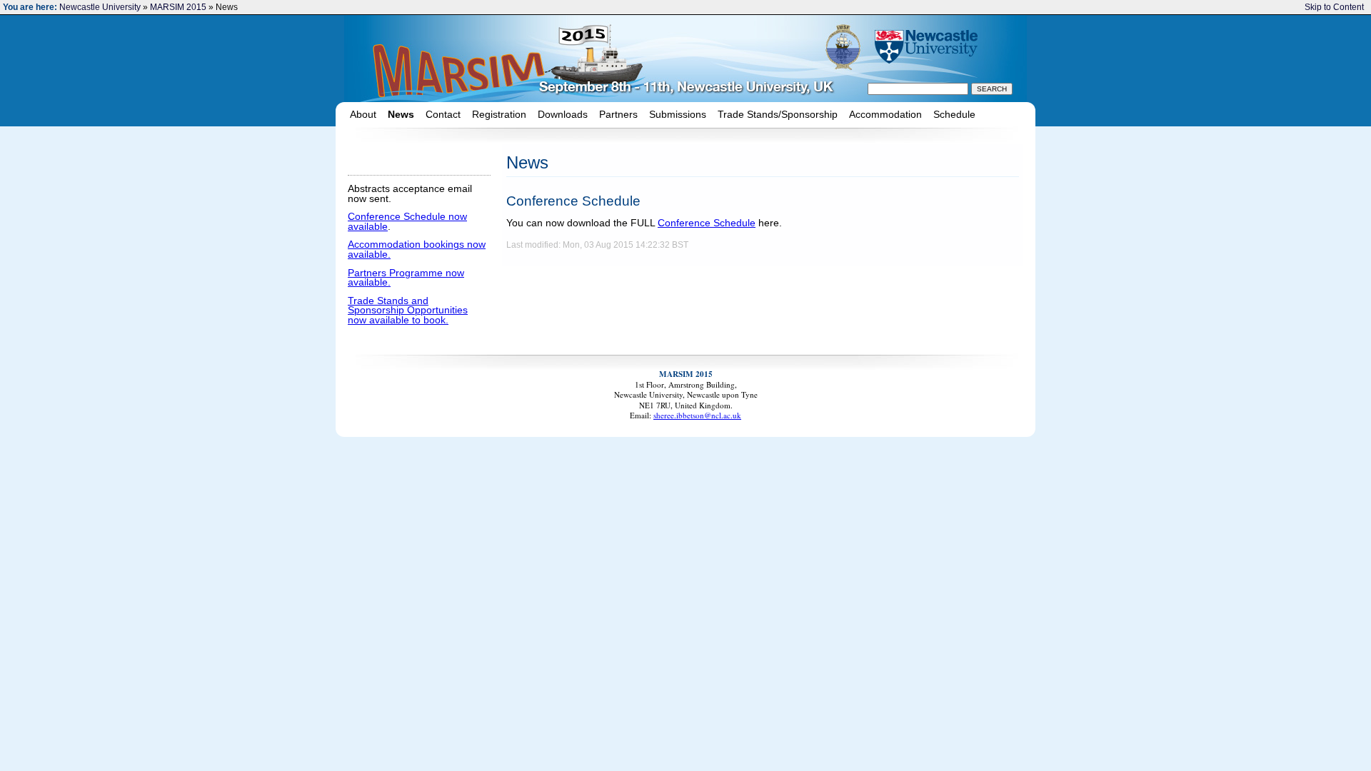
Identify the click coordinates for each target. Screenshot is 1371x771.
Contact (443, 114)
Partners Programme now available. (406, 278)
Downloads (563, 114)
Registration (499, 114)
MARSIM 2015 (178, 7)
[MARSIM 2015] (590, 58)
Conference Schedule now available (407, 221)
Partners (618, 114)
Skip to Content (1334, 7)
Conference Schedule (706, 223)
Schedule (954, 114)
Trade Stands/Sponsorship (778, 114)
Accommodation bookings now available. (417, 249)
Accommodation (885, 114)
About (363, 114)
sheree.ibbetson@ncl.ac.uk (697, 415)
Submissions (677, 114)
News (401, 114)
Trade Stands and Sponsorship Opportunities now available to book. (408, 311)
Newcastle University (100, 7)
